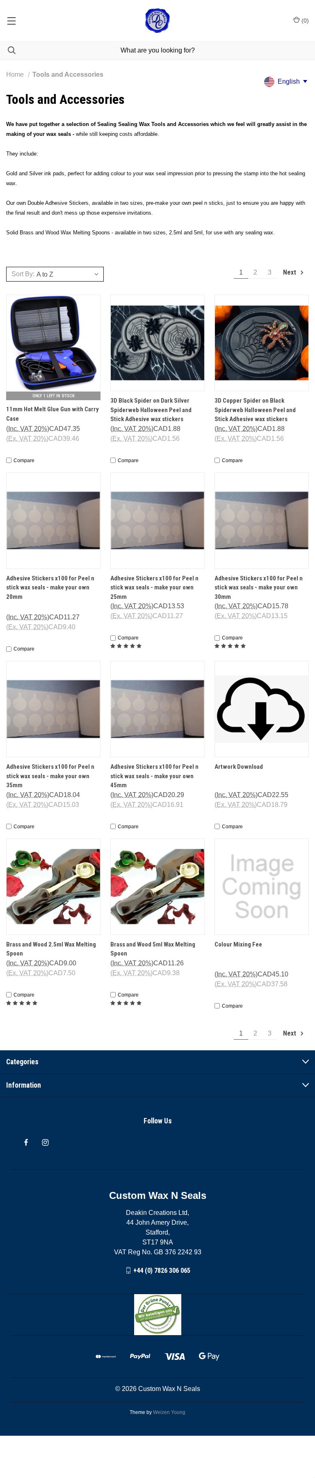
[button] (158, 1314)
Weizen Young (169, 1412)
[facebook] (26, 1142)
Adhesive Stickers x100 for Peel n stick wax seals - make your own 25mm (154, 587)
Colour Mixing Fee (238, 944)
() (304, 20)
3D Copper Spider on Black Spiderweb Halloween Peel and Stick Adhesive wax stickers (255, 410)
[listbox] (68, 274)
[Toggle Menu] (11, 20)
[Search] (8, 50)
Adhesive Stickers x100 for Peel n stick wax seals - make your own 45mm (154, 776)
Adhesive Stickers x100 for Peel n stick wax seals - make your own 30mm (259, 587)
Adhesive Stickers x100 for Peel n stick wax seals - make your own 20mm (50, 587)
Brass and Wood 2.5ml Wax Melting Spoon (51, 949)
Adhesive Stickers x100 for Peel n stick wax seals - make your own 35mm (50, 776)
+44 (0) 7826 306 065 (161, 1270)
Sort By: (22, 273)
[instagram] (45, 1142)
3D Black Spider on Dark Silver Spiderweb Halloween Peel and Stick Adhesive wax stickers (151, 410)
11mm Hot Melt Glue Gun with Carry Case (52, 414)
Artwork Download (239, 766)
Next (290, 272)
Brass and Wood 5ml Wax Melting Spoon (152, 949)
